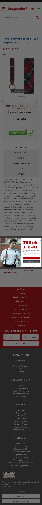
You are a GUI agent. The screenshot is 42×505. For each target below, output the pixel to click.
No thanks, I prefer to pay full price (31, 261)
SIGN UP (31, 258)
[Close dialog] (40, 240)
